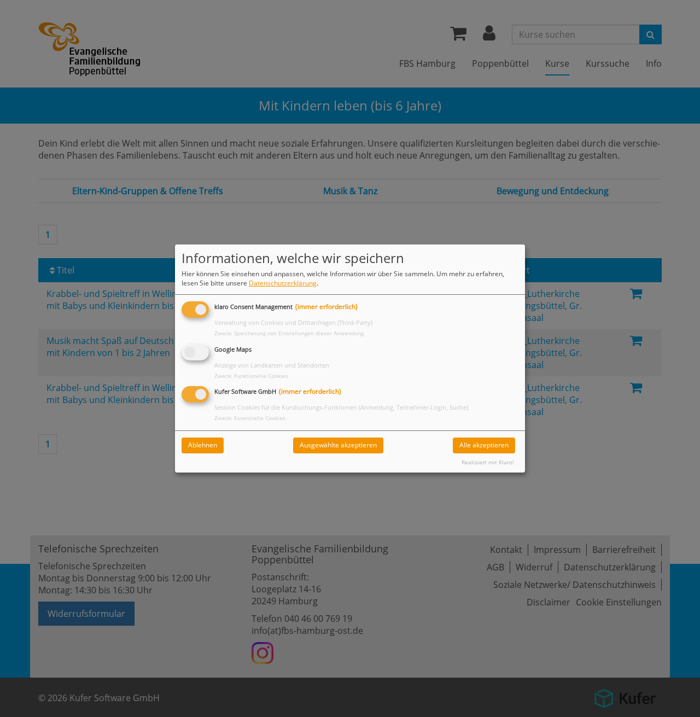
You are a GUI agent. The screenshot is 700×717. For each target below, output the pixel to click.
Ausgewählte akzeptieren (338, 445)
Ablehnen (202, 445)
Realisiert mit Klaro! (488, 462)
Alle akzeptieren (484, 445)
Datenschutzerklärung (283, 283)
